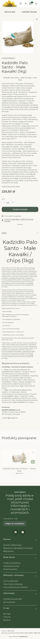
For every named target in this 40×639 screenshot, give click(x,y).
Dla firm (7, 620)
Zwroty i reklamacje (12, 545)
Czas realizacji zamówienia (15, 587)
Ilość (3, 199)
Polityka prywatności (12, 599)
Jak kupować (9, 602)
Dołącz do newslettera (14, 524)
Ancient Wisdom (8, 58)
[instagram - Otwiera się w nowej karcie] (22, 532)
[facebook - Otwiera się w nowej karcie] (15, 532)
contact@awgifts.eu (10, 418)
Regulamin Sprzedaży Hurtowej (18, 548)
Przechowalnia (10, 569)
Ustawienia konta (11, 566)
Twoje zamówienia (11, 563)
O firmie (7, 617)
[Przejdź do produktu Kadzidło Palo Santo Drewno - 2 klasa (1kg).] (19, 457)
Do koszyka (33, 462)
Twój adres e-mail (10, 519)
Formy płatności (10, 581)
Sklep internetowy (17, 636)
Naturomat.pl (9, 12)
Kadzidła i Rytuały (29, 12)
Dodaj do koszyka (20, 209)
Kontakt (7, 614)
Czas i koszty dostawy (13, 584)
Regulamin (8, 551)
